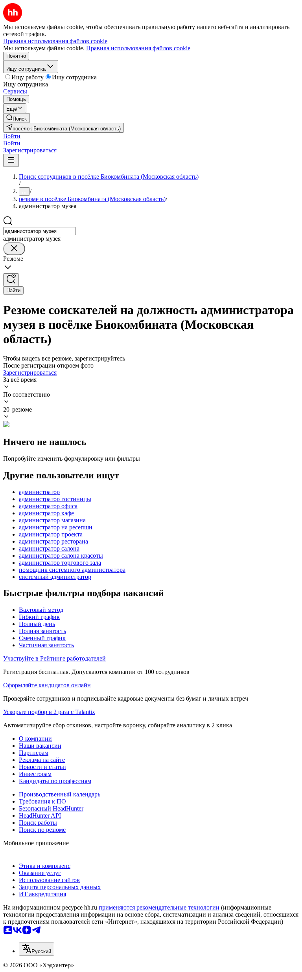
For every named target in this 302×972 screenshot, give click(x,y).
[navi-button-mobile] (11, 160)
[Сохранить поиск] (11, 279)
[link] (16, 118)
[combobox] (39, 231)
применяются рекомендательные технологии (159, 907)
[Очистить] (14, 248)
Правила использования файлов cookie (138, 48)
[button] (11, 136)
